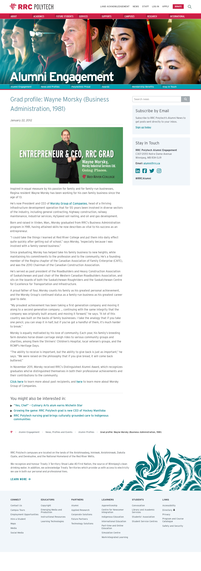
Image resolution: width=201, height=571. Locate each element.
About (14, 16)
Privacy (166, 514)
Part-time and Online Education (112, 527)
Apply (165, 6)
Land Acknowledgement (115, 6)
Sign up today (143, 127)
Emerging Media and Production (51, 511)
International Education (114, 521)
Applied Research (80, 510)
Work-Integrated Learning (115, 537)
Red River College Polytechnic (31, 6)
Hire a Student (18, 519)
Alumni (75, 505)
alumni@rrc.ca (152, 163)
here (79, 381)
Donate (178, 6)
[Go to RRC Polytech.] (11, 432)
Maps (13, 523)
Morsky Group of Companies (68, 203)
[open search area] (190, 7)
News (136, 6)
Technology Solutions (82, 523)
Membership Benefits (143, 86)
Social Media (17, 532)
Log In (155, 6)
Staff (145, 6)
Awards (105, 86)
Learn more (19, 479)
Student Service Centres (145, 521)
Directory (167, 510)
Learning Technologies (52, 521)
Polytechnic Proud (80, 86)
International (177, 16)
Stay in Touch (170, 86)
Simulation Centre (111, 532)
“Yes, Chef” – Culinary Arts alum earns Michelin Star (48, 405)
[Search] (185, 99)
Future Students (64, 16)
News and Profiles (50, 86)
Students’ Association (143, 517)
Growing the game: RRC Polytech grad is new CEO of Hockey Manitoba (60, 410)
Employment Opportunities (24, 514)
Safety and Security (172, 526)
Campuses (129, 16)
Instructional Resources (53, 517)
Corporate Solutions (81, 514)
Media (14, 528)
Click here (16, 381)
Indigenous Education (113, 517)
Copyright (46, 505)
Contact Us (16, 505)
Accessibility (169, 505)
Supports (106, 16)
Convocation (138, 505)
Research (152, 16)
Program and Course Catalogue (173, 520)
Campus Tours (18, 510)
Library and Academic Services (143, 511)
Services (83, 16)
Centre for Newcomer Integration (113, 511)
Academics (38, 16)
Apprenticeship (109, 505)
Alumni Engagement (21, 86)
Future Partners (79, 519)
